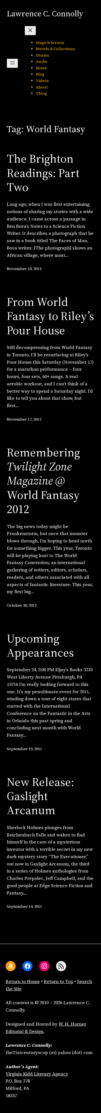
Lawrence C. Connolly (45, 13)
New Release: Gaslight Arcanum (40, 796)
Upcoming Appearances (40, 645)
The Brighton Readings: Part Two (43, 172)
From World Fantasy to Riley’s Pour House (50, 316)
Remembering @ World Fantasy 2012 (43, 480)
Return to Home (23, 981)
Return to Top (58, 981)
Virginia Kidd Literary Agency (37, 1074)
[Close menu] (30, 30)
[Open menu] (12, 63)
